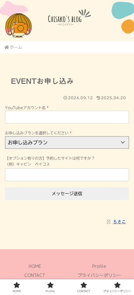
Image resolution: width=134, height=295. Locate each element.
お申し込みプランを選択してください (38, 133)
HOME (35, 266)
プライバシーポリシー (99, 275)
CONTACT (34, 275)
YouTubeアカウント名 (26, 107)
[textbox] (61, 142)
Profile (99, 266)
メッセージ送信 (67, 193)
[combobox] (67, 142)
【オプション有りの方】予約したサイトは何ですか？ (50, 158)
